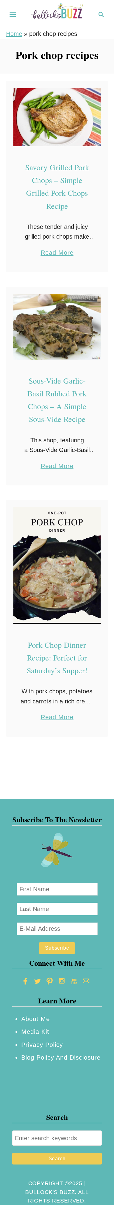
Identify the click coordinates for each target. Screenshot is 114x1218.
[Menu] (13, 14)
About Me (35, 1019)
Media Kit (35, 1031)
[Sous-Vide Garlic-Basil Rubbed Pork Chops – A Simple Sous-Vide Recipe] (57, 326)
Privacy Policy (42, 1044)
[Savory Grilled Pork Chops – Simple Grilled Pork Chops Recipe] (57, 117)
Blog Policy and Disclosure (61, 1057)
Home (14, 33)
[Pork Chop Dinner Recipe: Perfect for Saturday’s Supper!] (57, 565)
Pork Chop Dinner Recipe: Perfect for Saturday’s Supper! (57, 658)
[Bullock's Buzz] (57, 14)
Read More (57, 253)
